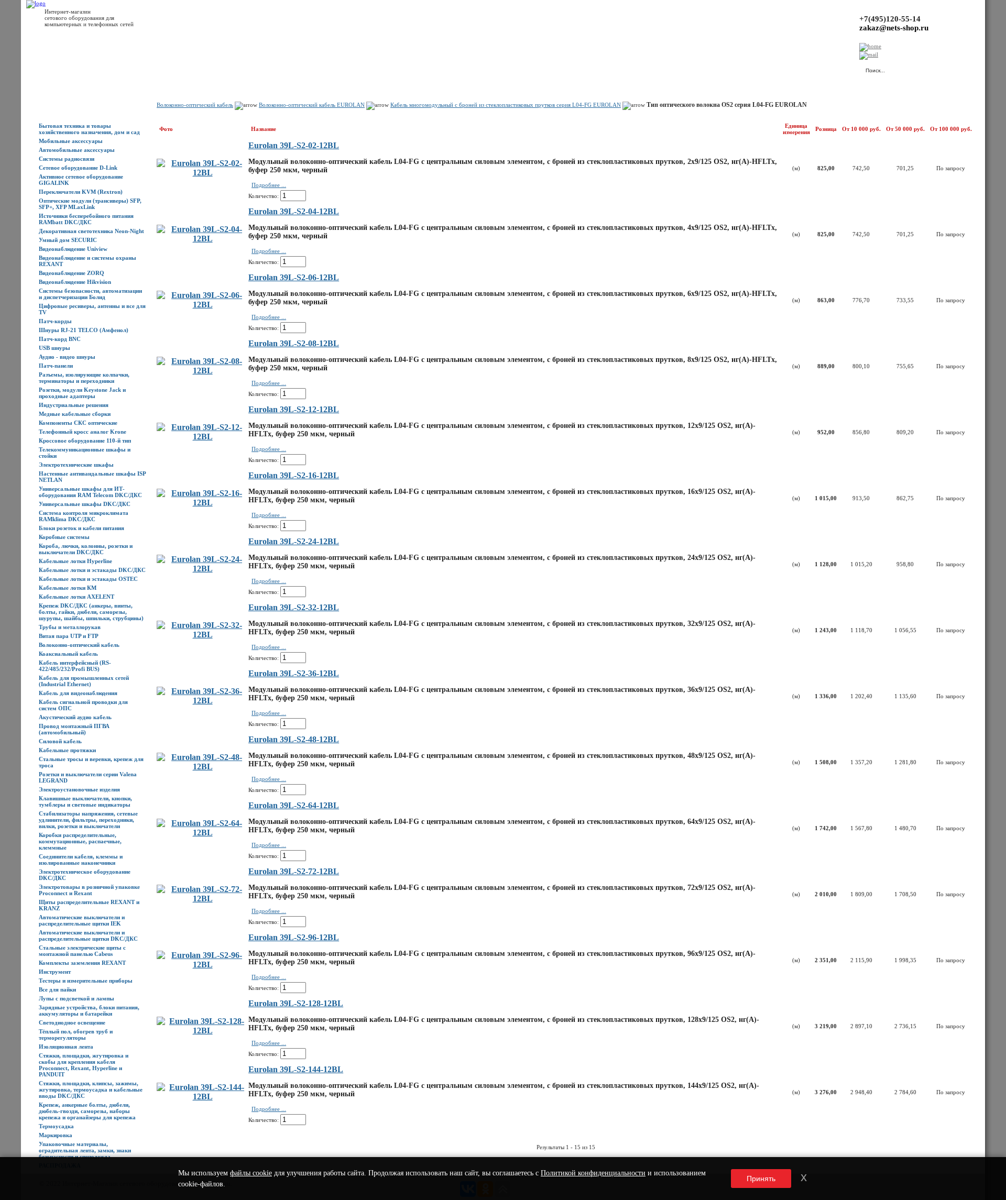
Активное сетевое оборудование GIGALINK (81, 179)
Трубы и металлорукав (70, 627)
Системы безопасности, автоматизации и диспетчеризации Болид (90, 294)
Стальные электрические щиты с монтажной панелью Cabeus (82, 950)
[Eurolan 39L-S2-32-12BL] (202, 634)
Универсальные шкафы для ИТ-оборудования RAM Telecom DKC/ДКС (90, 492)
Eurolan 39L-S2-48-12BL (293, 739)
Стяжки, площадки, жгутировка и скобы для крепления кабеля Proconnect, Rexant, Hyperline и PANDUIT (83, 1064)
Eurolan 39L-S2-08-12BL (293, 343)
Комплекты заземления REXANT (82, 963)
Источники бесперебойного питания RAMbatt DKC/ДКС (86, 219)
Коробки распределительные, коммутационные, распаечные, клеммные (80, 841)
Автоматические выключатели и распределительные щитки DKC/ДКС (88, 935)
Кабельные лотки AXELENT (76, 596)
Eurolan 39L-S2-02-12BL (293, 145)
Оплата (185, 68)
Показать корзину (746, 65)
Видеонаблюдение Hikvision (75, 282)
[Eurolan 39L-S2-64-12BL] (202, 832)
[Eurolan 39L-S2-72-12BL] (202, 898)
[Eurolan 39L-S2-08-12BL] (202, 370)
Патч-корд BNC (60, 339)
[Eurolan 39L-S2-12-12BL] (202, 436)
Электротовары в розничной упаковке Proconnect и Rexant (89, 890)
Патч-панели (56, 365)
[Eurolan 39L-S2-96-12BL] (202, 964)
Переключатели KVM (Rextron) (81, 192)
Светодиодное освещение (72, 1022)
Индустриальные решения (73, 405)
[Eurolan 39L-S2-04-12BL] (202, 238)
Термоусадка (56, 1126)
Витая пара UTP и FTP (69, 636)
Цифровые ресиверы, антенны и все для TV (92, 309)
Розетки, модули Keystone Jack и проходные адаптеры (82, 393)
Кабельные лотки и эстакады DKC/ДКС (92, 570)
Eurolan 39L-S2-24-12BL (293, 541)
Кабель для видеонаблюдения (78, 693)
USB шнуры (54, 348)
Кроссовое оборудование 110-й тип (85, 440)
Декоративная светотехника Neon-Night (91, 231)
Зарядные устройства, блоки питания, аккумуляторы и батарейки (89, 1010)
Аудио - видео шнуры (67, 357)
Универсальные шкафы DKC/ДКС (84, 504)
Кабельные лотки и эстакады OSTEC (88, 579)
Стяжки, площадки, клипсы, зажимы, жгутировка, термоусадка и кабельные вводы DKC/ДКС (91, 1089)
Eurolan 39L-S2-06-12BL (293, 277)
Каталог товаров (87, 68)
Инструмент (55, 971)
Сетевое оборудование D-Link (78, 167)
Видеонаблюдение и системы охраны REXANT (87, 261)
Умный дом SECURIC (68, 240)
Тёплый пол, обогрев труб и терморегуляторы (76, 1034)
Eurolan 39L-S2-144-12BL (295, 1069)
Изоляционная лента (66, 1046)
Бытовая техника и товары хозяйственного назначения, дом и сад (89, 129)
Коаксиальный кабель (68, 654)
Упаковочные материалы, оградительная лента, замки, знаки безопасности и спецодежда (85, 1150)
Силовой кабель (60, 741)
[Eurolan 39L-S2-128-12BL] (202, 1030)
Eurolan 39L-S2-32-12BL (293, 607)
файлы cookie (251, 1173)
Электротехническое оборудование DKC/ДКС (84, 874)
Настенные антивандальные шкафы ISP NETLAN (92, 476)
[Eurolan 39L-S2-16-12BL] (202, 502)
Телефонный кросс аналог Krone (82, 431)
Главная (49, 68)
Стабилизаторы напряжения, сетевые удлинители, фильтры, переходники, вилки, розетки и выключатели (88, 819)
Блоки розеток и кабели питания (81, 528)
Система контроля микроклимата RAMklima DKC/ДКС (83, 516)
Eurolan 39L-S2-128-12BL (295, 1003)
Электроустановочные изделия (79, 789)
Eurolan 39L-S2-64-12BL (293, 805)
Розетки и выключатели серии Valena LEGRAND (88, 777)
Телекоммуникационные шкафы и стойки (84, 452)
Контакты (213, 68)
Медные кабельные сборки (75, 414)
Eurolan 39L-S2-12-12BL (293, 409)
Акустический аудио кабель (75, 717)
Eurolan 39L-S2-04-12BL (293, 211)
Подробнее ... (269, 185)
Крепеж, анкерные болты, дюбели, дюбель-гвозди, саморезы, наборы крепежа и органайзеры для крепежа (87, 1111)
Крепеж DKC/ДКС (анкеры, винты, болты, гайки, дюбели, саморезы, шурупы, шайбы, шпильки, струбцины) (91, 611)
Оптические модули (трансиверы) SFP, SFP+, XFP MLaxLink (90, 203)
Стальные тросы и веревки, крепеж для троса (91, 762)
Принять (761, 1178)
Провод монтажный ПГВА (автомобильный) (74, 729)
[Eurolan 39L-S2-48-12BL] (202, 766)
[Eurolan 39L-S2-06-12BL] (202, 304)
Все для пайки (57, 989)
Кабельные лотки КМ (67, 588)
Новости (126, 68)
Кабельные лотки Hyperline (75, 561)
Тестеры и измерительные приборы (86, 980)
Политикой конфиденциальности (593, 1173)
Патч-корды (55, 321)
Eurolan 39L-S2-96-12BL (293, 937)
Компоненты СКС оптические (78, 423)
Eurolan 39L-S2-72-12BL (293, 871)
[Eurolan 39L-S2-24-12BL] (202, 568)
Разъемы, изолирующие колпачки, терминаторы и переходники (84, 377)
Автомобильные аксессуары (77, 150)
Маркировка (55, 1135)
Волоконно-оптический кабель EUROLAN (312, 105)
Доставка (156, 68)
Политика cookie (341, 68)
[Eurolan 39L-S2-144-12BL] (202, 1096)
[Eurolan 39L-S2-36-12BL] (202, 700)
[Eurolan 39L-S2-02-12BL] (202, 172)
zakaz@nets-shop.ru (893, 28)
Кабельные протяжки (67, 750)
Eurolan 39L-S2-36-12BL (293, 673)
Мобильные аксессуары (71, 141)
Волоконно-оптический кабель (79, 645)
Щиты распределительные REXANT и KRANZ (89, 905)
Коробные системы (64, 537)
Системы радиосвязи (66, 159)
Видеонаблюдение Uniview (73, 249)
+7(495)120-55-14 (890, 19)
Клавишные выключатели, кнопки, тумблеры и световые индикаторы (85, 801)
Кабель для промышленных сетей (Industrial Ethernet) (84, 681)
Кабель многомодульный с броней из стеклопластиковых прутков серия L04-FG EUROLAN (505, 105)
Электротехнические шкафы (76, 464)
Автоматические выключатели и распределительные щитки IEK (82, 920)
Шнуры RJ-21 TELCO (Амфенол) (83, 330)
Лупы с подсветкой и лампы (76, 998)
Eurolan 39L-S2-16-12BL (293, 475)
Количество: (263, 196)
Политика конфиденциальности (272, 68)
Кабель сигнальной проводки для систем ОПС (83, 705)
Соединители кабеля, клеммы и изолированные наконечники (81, 859)
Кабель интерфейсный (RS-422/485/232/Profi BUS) (75, 665)
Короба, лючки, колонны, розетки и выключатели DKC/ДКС (86, 549)
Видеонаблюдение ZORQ (71, 273)
